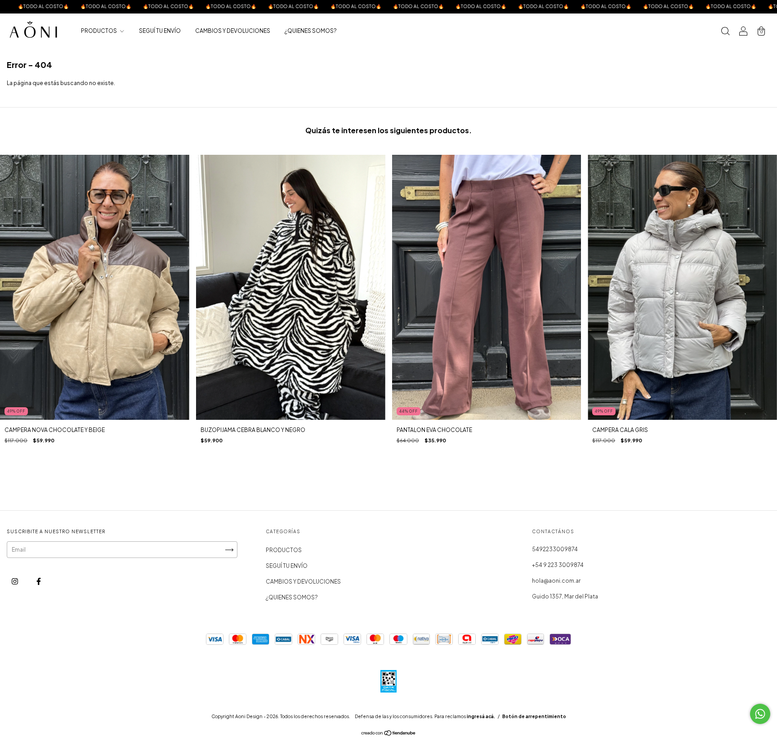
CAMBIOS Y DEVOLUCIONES (232, 30)
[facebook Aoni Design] (39, 581)
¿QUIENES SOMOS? (311, 30)
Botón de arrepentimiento (534, 716)
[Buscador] (725, 32)
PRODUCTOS (99, 30)
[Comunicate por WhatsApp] (760, 714)
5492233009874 (555, 549)
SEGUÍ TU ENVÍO (160, 30)
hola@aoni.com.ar (556, 580)
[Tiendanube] (389, 734)
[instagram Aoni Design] (15, 581)
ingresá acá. (481, 716)
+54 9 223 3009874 (558, 565)
